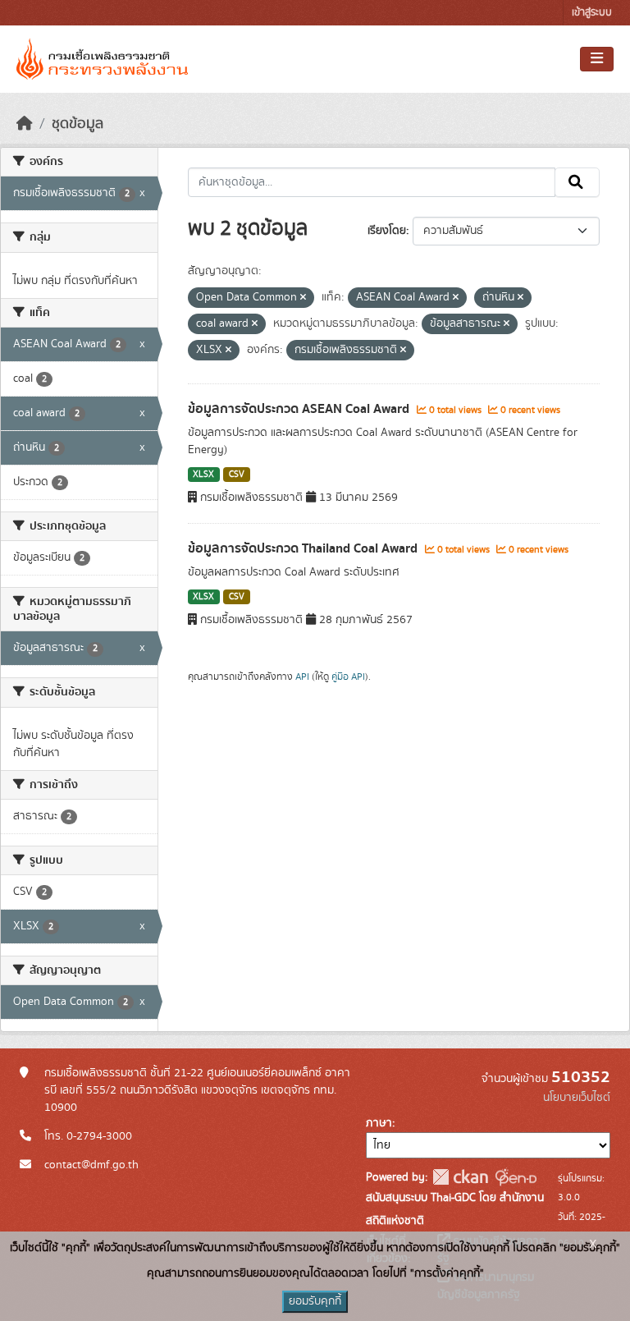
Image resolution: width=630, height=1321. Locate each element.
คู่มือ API (348, 676)
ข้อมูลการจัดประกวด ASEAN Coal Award (300, 409)
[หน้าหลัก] (24, 124)
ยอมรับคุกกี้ (315, 1301)
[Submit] (577, 182)
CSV (236, 474)
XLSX (203, 474)
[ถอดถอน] (303, 298)
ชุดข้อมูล (77, 124)
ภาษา (379, 1123)
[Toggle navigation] (597, 59)
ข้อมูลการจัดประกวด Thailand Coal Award (304, 548)
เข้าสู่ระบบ (592, 13)
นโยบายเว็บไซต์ (576, 1097)
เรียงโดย (387, 230)
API (302, 676)
